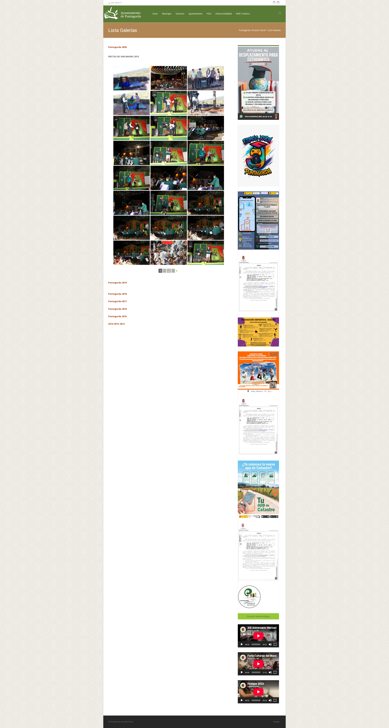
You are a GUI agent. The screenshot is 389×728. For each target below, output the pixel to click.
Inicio (155, 13)
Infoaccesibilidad (223, 13)
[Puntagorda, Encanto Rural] (125, 13)
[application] (258, 635)
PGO (209, 13)
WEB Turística (243, 13)
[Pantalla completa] (275, 644)
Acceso (276, 721)
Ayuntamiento (195, 13)
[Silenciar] (270, 644)
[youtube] (278, 3)
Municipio (166, 13)
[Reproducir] (241, 644)
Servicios (180, 13)
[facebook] (274, 3)
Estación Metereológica (258, 616)
